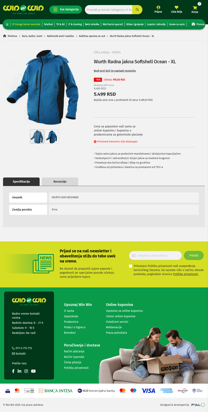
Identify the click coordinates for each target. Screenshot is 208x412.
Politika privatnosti (76, 368)
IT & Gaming (75, 24)
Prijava (158, 11)
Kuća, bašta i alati (32, 36)
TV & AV (60, 24)
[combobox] (113, 9)
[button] (52, 136)
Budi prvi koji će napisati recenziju (115, 70)
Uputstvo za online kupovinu (124, 311)
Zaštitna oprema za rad (92, 36)
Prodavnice (71, 322)
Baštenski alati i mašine (60, 36)
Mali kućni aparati (113, 24)
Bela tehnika (92, 24)
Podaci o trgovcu (75, 327)
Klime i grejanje (135, 24)
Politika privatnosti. (185, 274)
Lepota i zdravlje (156, 24)
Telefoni (48, 24)
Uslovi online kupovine (120, 316)
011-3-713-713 (23, 348)
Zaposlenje (71, 316)
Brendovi (70, 333)
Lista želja (176, 11)
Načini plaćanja (74, 351)
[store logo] (23, 9)
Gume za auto (177, 24)
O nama (69, 311)
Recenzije (59, 181)
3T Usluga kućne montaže (26, 24)
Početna (12, 36)
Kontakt (20, 353)
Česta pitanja (72, 362)
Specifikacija (21, 181)
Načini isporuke (74, 357)
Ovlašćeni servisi (117, 322)
